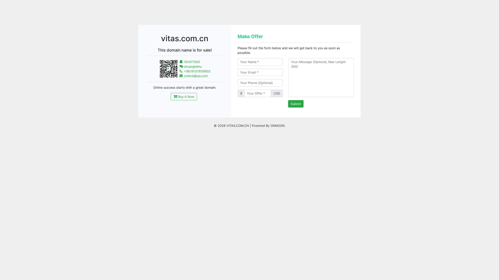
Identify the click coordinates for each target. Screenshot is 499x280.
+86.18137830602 (197, 71)
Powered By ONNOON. (268, 126)
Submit (296, 104)
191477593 (191, 62)
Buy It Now (185, 97)
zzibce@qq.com (195, 76)
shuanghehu (192, 66)
